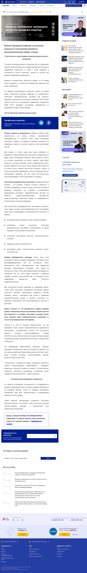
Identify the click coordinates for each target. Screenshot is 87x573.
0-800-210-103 (57, 520)
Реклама (3, 561)
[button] (2, 2)
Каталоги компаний (34, 554)
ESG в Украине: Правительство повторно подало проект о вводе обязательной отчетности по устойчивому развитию (76, 49)
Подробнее (75, 534)
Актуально (50, 5)
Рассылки (59, 554)
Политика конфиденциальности (6, 554)
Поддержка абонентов (62, 549)
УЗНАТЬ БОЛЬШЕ (70, 175)
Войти (48, 458)
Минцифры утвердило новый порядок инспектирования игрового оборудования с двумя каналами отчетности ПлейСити (76, 60)
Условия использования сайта (7, 558)
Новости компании (33, 549)
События (41, 5)
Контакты (59, 556)
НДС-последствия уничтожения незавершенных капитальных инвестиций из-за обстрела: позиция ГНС (31, 503)
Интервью (33, 5)
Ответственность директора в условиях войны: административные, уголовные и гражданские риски (76, 115)
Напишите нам (60, 551)
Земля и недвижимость (12, 24)
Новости (14, 5)
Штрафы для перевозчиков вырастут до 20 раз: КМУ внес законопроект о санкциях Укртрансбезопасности (75, 71)
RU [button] (64, 2)
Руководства (32, 551)
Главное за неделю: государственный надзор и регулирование (75, 80)
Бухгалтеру (40, 2)
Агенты (3, 549)
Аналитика (23, 5)
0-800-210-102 (76, 520)
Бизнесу (23, 2)
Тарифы (22, 534)
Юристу (31, 2)
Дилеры (3, 551)
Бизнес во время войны (75, 5)
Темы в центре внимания (35, 556)
